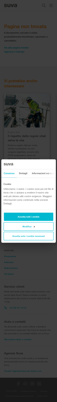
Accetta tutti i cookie (28, 216)
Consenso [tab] (8, 173)
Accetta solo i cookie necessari (28, 236)
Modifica (26, 226)
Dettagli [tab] (23, 173)
